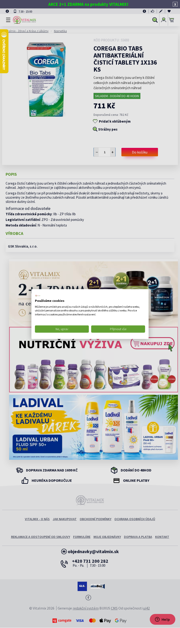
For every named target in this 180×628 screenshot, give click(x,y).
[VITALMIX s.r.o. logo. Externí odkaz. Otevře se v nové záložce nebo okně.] (38, 296)
